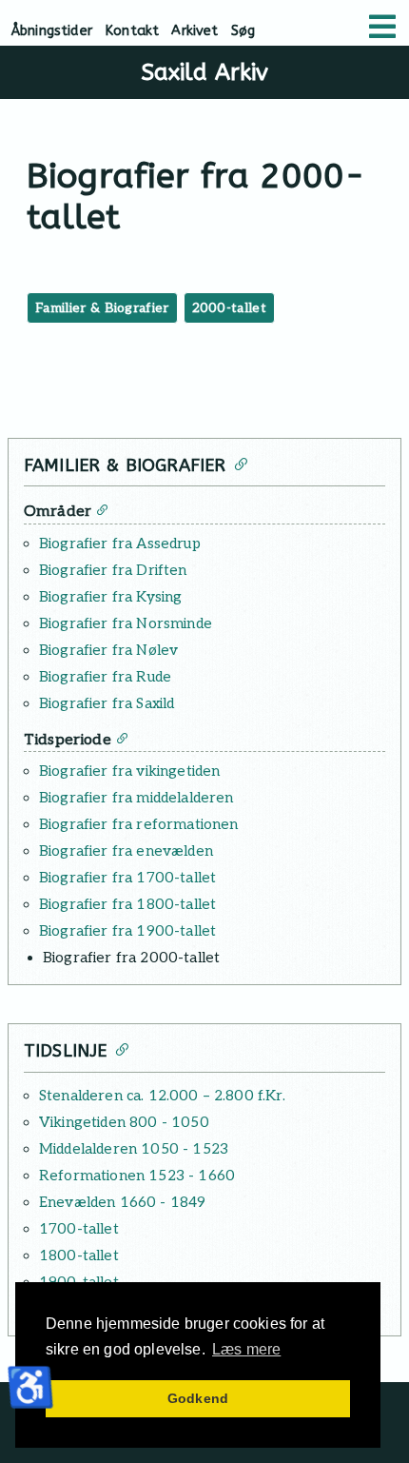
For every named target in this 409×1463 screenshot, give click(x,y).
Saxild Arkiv (205, 72)
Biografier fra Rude (105, 676)
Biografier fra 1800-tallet (127, 904)
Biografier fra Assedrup (120, 543)
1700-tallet (79, 1228)
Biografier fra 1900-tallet (127, 930)
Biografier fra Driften (113, 570)
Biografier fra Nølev (108, 650)
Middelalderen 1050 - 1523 (133, 1148)
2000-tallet (229, 308)
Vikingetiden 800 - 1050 (124, 1122)
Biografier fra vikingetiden (129, 771)
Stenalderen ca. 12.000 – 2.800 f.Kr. (162, 1095)
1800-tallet (79, 1255)
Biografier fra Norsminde (125, 623)
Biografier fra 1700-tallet (127, 877)
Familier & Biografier (102, 308)
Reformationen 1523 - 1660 (137, 1175)
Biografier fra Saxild (106, 703)
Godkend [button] (197, 1398)
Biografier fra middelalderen (136, 797)
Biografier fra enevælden (126, 851)
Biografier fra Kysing (110, 596)
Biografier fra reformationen (138, 824)
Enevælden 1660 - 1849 (122, 1202)
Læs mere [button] (246, 1349)
